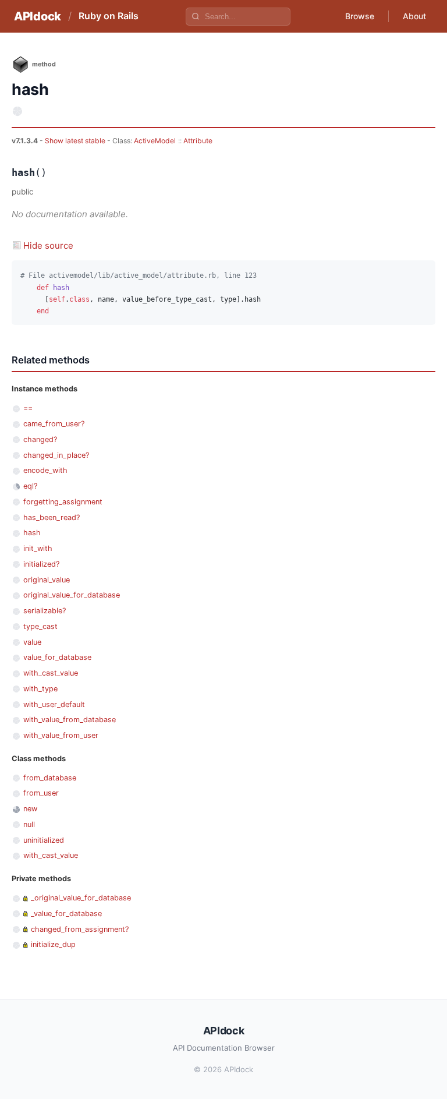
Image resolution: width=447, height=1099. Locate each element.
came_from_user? (53, 423)
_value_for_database (66, 913)
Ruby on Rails (109, 16)
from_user (41, 793)
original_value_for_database (71, 595)
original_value (46, 579)
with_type (40, 688)
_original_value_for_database (81, 897)
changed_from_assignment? (80, 929)
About (414, 16)
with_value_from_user (60, 735)
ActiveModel (155, 140)
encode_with (45, 470)
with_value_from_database (69, 719)
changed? (40, 439)
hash (32, 532)
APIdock (37, 16)
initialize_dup (53, 944)
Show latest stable (76, 140)
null (29, 824)
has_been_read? (51, 517)
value (32, 642)
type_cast (40, 626)
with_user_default (54, 704)
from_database (49, 777)
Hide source (48, 245)
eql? (30, 486)
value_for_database (57, 657)
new (30, 808)
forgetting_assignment (62, 501)
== (28, 408)
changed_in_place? (56, 455)
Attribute (197, 140)
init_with (37, 548)
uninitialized (43, 840)
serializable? (44, 610)
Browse (359, 16)
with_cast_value (50, 673)
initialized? (41, 564)
